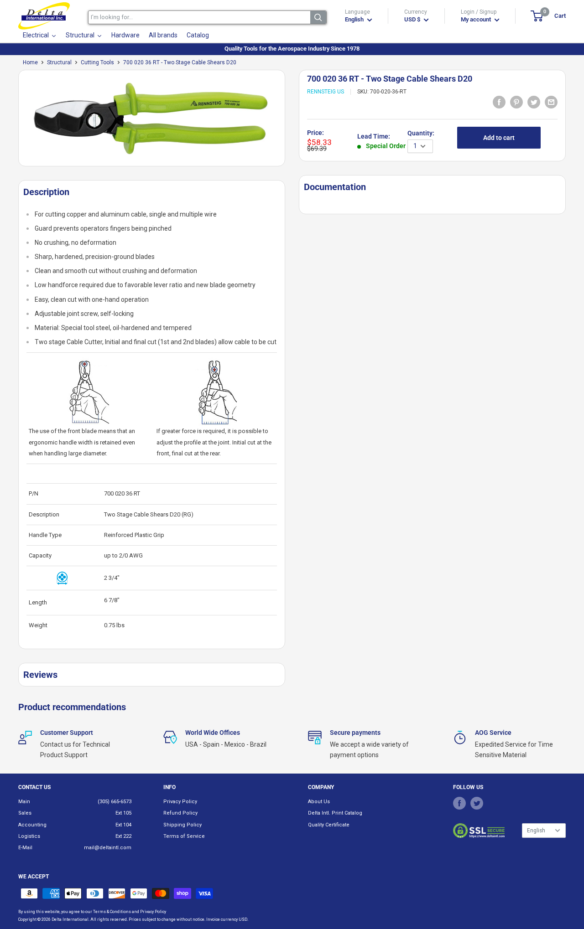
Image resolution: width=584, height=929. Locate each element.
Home (30, 62)
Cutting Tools (97, 62)
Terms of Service (184, 836)
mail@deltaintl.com (107, 848)
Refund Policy (180, 813)
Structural (59, 62)
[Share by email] (551, 101)
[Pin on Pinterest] (516, 101)
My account (476, 19)
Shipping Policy (182, 825)
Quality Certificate (328, 825)
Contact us (34, 787)
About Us (319, 802)
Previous (14, 121)
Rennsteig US (325, 92)
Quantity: (420, 133)
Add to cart (499, 138)
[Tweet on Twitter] (533, 101)
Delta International (70, 919)
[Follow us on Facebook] (459, 803)
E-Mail (25, 848)
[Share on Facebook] (499, 101)
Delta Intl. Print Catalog (335, 813)
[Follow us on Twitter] (476, 803)
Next (290, 121)
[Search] (318, 17)
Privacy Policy (180, 802)
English (536, 830)
